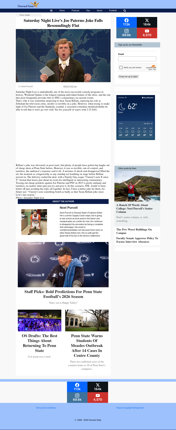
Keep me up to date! (128, 76)
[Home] (28, 7)
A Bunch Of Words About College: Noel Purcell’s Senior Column (134, 208)
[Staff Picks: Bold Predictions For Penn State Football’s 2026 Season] (63, 286)
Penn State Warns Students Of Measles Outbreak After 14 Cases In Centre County (87, 345)
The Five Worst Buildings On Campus (134, 231)
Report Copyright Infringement (130, 408)
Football (113, 10)
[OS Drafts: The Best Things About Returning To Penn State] (39, 330)
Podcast (75, 10)
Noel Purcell (27, 86)
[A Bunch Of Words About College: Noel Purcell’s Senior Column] (137, 202)
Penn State (25, 15)
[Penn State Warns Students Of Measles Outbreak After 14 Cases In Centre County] (87, 330)
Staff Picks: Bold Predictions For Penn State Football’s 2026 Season (63, 293)
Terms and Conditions (46, 408)
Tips (88, 10)
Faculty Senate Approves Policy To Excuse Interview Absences (137, 240)
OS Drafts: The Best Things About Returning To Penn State (39, 343)
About (99, 10)
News (62, 10)
